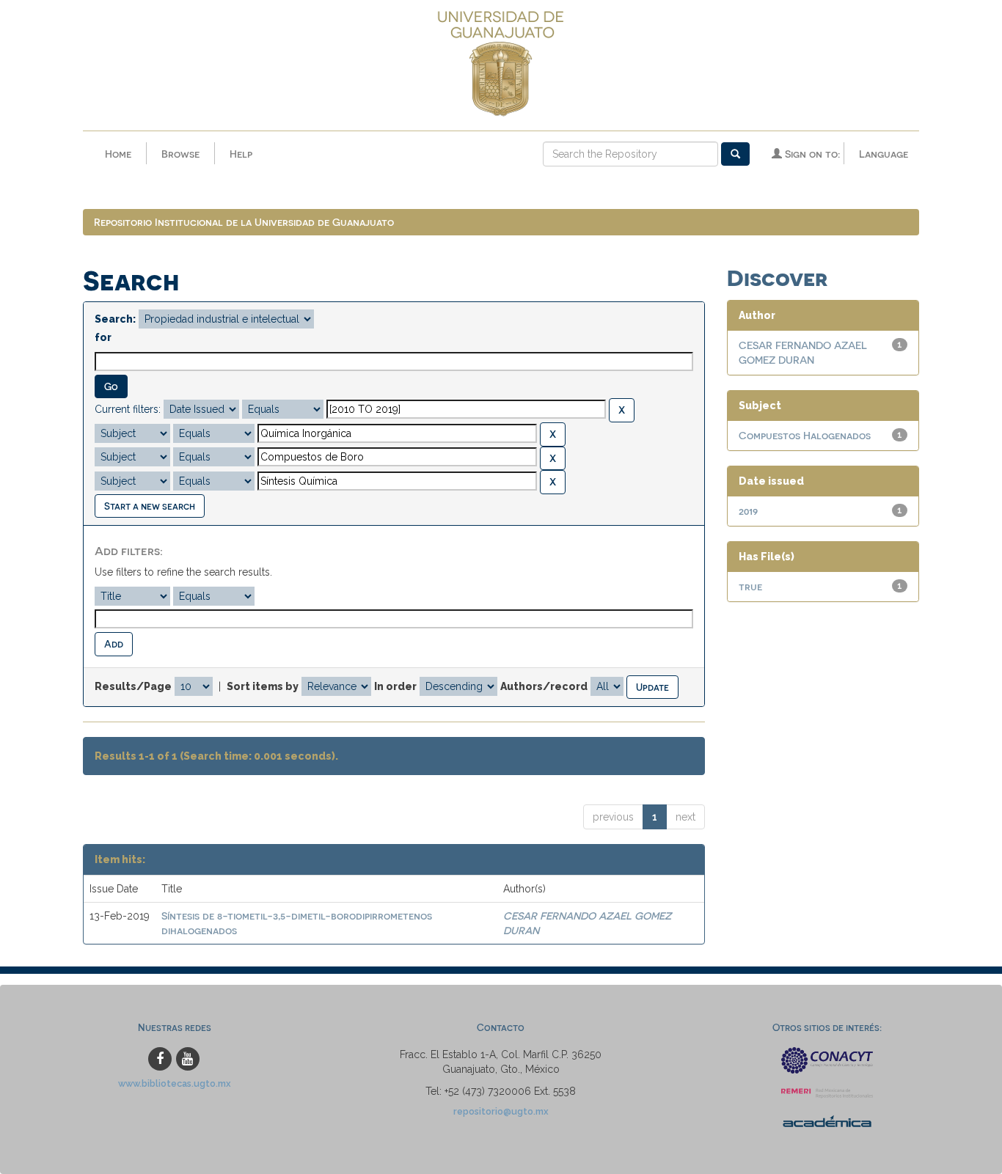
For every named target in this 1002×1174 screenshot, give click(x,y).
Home (118, 153)
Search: (115, 319)
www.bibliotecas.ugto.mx (174, 1083)
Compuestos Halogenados (805, 435)
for (103, 337)
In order (395, 686)
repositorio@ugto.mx (501, 1111)
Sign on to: (811, 153)
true (750, 586)
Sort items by (263, 686)
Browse (180, 153)
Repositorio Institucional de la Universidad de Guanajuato (244, 222)
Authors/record (544, 686)
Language (883, 153)
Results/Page (133, 686)
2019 (748, 511)
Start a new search (149, 505)
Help (241, 153)
